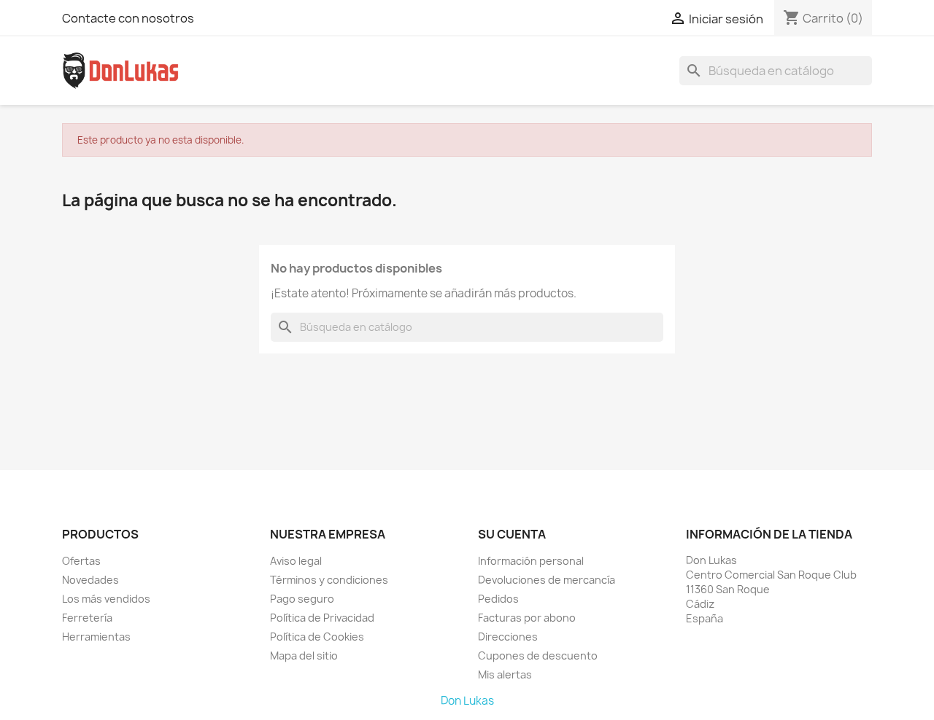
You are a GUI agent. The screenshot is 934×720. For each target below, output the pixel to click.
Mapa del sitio (304, 655)
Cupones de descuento (538, 655)
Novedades (90, 580)
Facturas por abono (527, 618)
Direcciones (508, 636)
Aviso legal (296, 561)
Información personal (531, 561)
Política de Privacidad (322, 618)
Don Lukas (467, 700)
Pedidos (498, 599)
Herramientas (96, 636)
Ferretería (87, 618)
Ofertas (81, 561)
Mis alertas (505, 674)
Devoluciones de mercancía (546, 580)
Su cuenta (512, 534)
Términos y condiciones (329, 580)
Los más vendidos (106, 599)
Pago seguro (302, 599)
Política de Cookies (317, 636)
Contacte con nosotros (128, 18)
